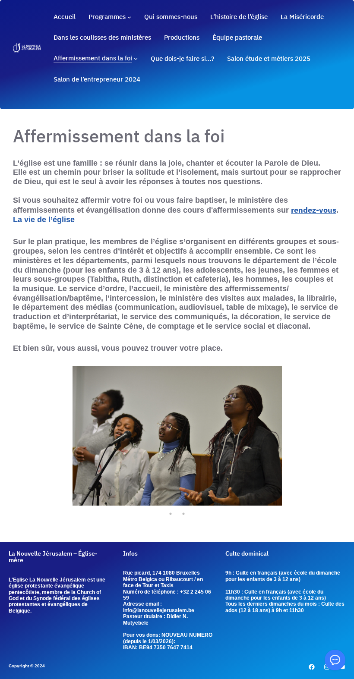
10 (196, 503)
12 (222, 503)
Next (288, 437)
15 (261, 503)
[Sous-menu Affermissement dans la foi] (136, 58)
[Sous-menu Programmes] (129, 17)
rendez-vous (313, 209)
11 (209, 503)
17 (170, 513)
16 (274, 503)
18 (183, 513)
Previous (66, 437)
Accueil (65, 17)
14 (248, 503)
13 (235, 503)
